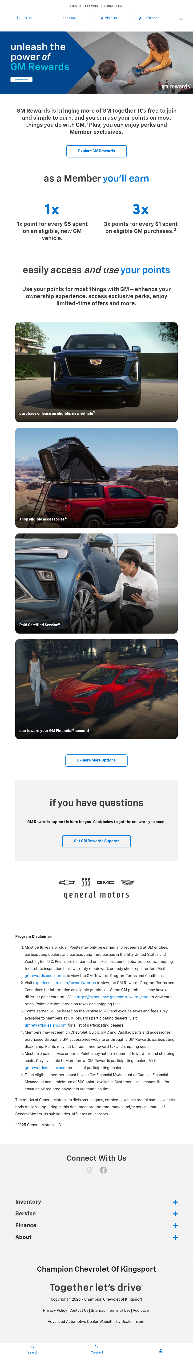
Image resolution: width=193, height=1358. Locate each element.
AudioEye (141, 1311)
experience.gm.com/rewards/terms (64, 983)
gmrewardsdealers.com (46, 1026)
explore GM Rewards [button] (96, 151)
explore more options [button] (96, 760)
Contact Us (78, 1311)
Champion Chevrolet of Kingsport (113, 1300)
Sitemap (98, 1311)
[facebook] (103, 1170)
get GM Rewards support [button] (96, 841)
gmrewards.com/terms (45, 976)
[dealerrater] (89, 1170)
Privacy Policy (55, 1311)
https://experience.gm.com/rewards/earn (113, 997)
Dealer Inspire (133, 1322)
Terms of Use (119, 1311)
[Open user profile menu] (161, 1351)
